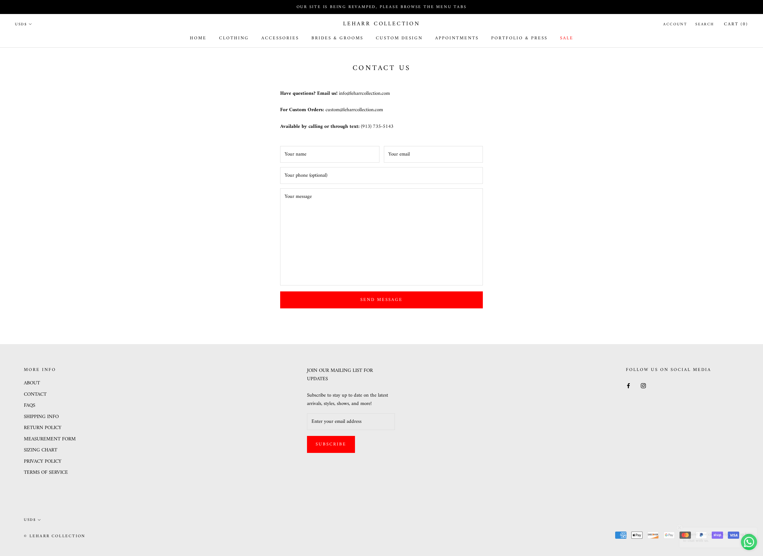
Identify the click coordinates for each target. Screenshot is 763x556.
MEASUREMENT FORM (50, 439)
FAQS (29, 406)
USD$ (21, 24)
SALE (566, 38)
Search (704, 24)
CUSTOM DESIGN (399, 38)
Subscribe (331, 444)
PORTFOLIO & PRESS (519, 38)
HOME (198, 38)
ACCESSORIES (280, 38)
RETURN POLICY (42, 428)
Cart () (736, 24)
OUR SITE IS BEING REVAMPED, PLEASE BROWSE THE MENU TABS (382, 7)
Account (675, 24)
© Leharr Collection (55, 536)
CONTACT (35, 395)
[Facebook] (628, 385)
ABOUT (32, 383)
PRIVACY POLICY (42, 462)
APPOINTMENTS (457, 38)
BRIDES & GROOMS (337, 38)
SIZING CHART (40, 450)
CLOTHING (234, 38)
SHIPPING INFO (41, 417)
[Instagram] (643, 385)
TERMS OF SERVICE (46, 473)
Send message (381, 300)
